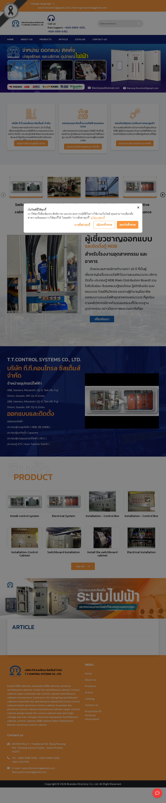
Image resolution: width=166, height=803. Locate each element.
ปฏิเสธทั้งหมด (104, 224)
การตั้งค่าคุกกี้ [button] (82, 224)
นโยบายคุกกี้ (98, 217)
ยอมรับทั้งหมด (127, 224)
